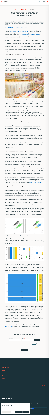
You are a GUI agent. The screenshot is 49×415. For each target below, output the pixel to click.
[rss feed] (8, 398)
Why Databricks (5, 367)
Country (23, 338)
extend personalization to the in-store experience (30, 34)
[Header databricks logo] (4, 1)
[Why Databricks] (8, 367)
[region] (15, 408)
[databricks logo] (5, 365)
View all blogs (24, 349)
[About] (5, 378)
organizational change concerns (36, 182)
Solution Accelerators (20, 9)
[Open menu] (47, 1)
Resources (4, 375)
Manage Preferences (6, 412)
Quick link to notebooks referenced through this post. (16, 27)
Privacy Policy (34, 344)
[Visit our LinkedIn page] (3, 398)
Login (44, 1)
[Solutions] (6, 373)
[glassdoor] (9, 398)
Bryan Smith (22, 19)
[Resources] (6, 375)
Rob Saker (28, 19)
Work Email (11, 338)
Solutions (4, 372)
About (3, 378)
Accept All (25, 412)
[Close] (29, 404)
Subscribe (37, 340)
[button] (41, 1)
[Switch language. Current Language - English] (39, 1)
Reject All (18, 412)
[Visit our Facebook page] (4, 398)
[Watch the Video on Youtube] (11, 398)
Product (3, 370)
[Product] (6, 370)
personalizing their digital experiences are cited (20, 31)
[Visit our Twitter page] (6, 398)
